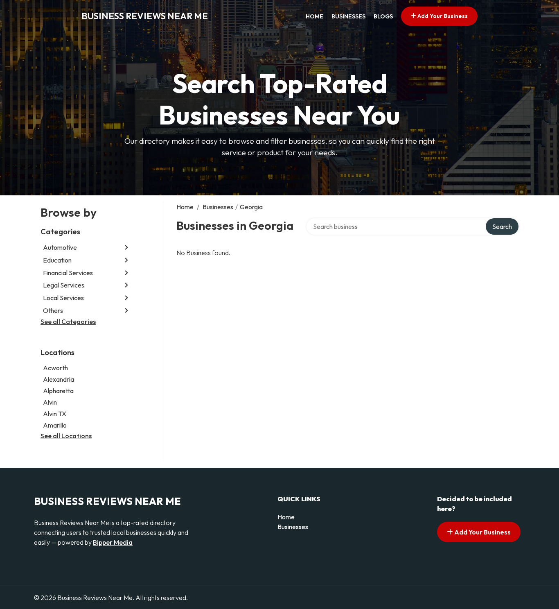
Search (502, 226)
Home (314, 16)
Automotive (60, 247)
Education (57, 260)
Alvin (50, 402)
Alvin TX (54, 414)
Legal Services (63, 285)
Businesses (348, 16)
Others (53, 310)
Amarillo (55, 425)
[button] (126, 247)
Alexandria (58, 379)
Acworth (55, 368)
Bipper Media (113, 542)
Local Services (63, 298)
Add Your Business (442, 16)
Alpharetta (58, 391)
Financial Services (68, 273)
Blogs (383, 16)
